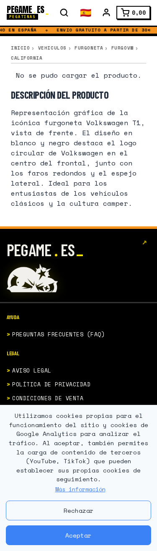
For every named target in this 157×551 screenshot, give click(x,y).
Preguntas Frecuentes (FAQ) (58, 334)
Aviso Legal (31, 370)
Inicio (20, 48)
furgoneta (89, 48)
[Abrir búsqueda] (64, 12)
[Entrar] (106, 12)
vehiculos (52, 48)
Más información (80, 489)
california (27, 58)
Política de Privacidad (51, 384)
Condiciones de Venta (47, 398)
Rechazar (79, 510)
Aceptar (78, 535)
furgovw (122, 48)
